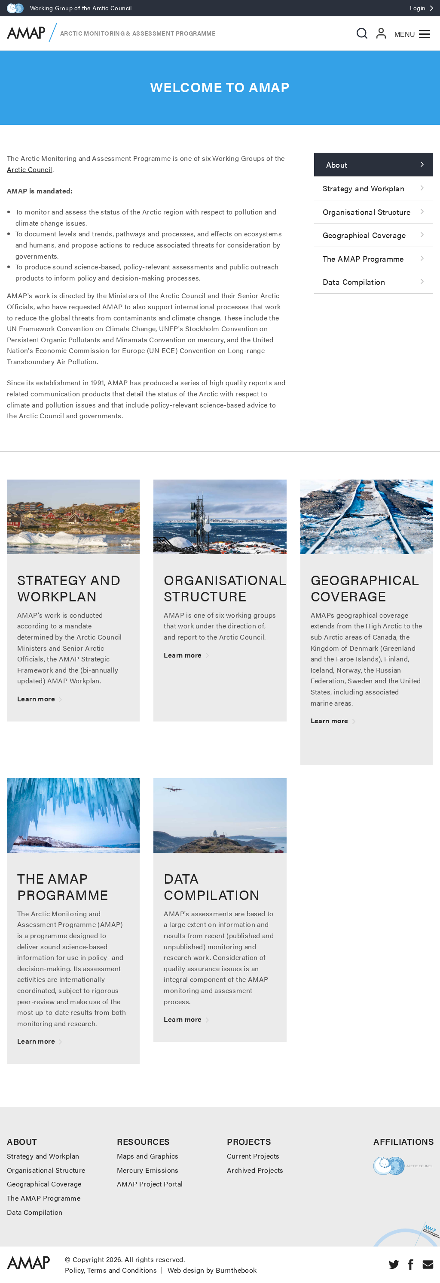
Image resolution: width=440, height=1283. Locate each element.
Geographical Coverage (364, 234)
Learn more (73, 600)
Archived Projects (255, 1170)
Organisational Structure (367, 211)
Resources (143, 1141)
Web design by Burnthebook (212, 1270)
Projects (249, 1141)
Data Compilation (354, 281)
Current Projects (253, 1156)
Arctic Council (29, 169)
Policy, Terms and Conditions (111, 1270)
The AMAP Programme (363, 258)
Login (418, 7)
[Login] (381, 33)
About (337, 164)
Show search (362, 33)
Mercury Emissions (148, 1170)
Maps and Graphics (148, 1156)
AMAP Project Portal (150, 1184)
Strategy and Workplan (363, 188)
